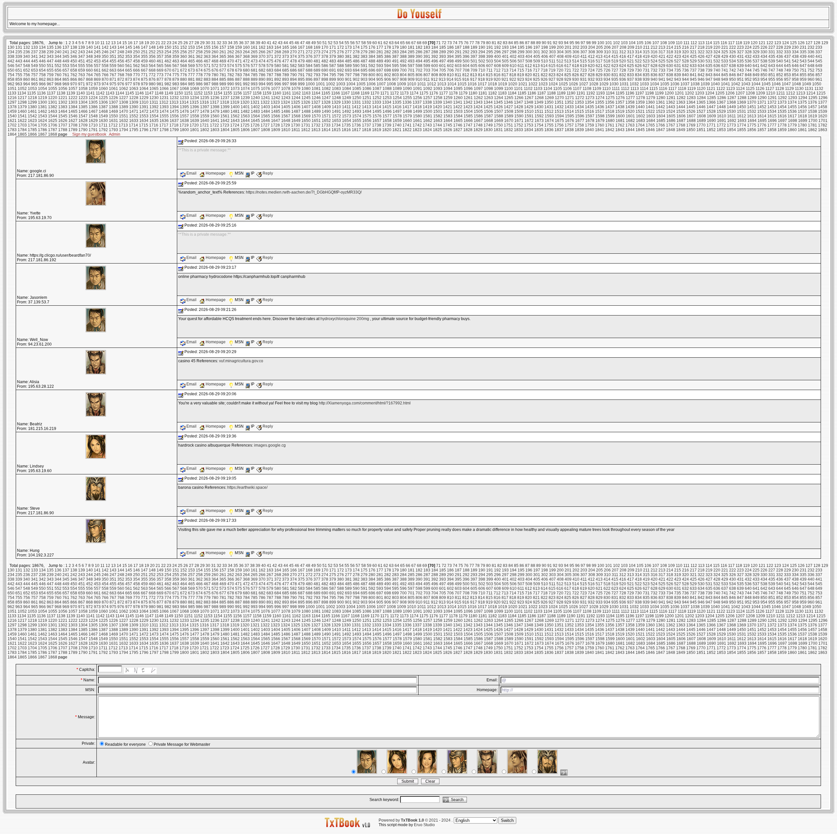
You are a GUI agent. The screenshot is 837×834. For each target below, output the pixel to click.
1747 (467, 125)
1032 (634, 84)
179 (395, 47)
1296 (823, 97)
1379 (22, 107)
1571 (326, 116)
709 (473, 70)
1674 (549, 120)
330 (763, 52)
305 (568, 52)
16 (130, 43)
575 (238, 65)
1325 (295, 102)
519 (614, 61)
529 (693, 61)
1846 (650, 130)
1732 (315, 125)
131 (18, 47)
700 (403, 70)
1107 (577, 88)
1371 (761, 102)
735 (677, 70)
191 (489, 47)
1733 (326, 125)
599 (426, 65)
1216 (12, 97)
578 (262, 65)
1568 (295, 116)
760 (58, 75)
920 (497, 79)
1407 (306, 107)
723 (583, 70)
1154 (218, 93)
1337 (417, 102)
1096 (468, 88)
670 (167, 70)
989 (222, 84)
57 (358, 43)
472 (246, 61)
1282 (681, 97)
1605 (670, 116)
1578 (397, 116)
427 (709, 56)
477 (285, 61)
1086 (366, 88)
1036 (674, 84)
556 (89, 65)
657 (65, 70)
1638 (184, 120)
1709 (83, 125)
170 (324, 47)
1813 (315, 130)
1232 (174, 97)
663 (113, 70)
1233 (184, 97)
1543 (42, 116)
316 (654, 52)
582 (293, 65)
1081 (316, 88)
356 (152, 56)
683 (269, 70)
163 (269, 47)
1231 (164, 97)
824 (559, 75)
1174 (414, 93)
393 (442, 56)
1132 (818, 88)
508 (528, 61)
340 (26, 56)
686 (293, 70)
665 (128, 70)
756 (26, 75)
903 (364, 79)
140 (89, 47)
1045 (766, 84)
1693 (741, 120)
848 (748, 75)
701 (411, 70)
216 (685, 47)
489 (379, 61)
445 (34, 61)
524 (654, 61)
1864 (12, 134)
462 (167, 61)
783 (238, 75)
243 (81, 52)
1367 (721, 102)
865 (65, 79)
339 (18, 56)
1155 (227, 93)
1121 (711, 88)
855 (803, 75)
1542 (32, 116)
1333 (376, 102)
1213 (800, 93)
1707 (62, 125)
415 (614, 56)
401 (505, 56)
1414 (376, 107)
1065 (154, 88)
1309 (133, 102)
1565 (265, 116)
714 (512, 70)
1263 (488, 97)
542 (795, 61)
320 (685, 52)
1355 (599, 102)
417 (630, 56)
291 (458, 52)
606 (481, 65)
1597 (589, 116)
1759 (589, 125)
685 (285, 70)
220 (716, 47)
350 (105, 56)
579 (269, 65)
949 (724, 79)
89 (538, 43)
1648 (285, 120)
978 (136, 84)
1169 (365, 93)
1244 (295, 97)
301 (536, 52)
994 (262, 84)
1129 (789, 88)
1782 (822, 125)
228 (779, 47)
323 (709, 52)
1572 (336, 116)
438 (795, 56)
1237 (225, 97)
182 (419, 47)
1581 (427, 116)
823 (552, 75)
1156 (237, 93)
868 (89, 79)
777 (191, 75)
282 (387, 52)
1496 (387, 111)
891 (269, 79)
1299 (32, 102)
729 (630, 70)
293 (473, 52)
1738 (376, 125)
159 (238, 47)
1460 (22, 111)
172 (340, 47)
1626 (62, 120)
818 (512, 75)
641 (756, 65)
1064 (143, 88)
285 (411, 52)
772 (152, 75)
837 (661, 75)
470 (230, 61)
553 (65, 65)
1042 (735, 84)
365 (222, 56)
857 (818, 75)
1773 (731, 125)
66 (408, 43)
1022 (533, 84)
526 (669, 61)
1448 (721, 107)
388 (403, 56)
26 (185, 43)
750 (795, 70)
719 (552, 70)
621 (599, 65)
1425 (488, 107)
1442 (660, 107)
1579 (407, 116)
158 (230, 47)
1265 (508, 97)
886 (230, 79)
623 (614, 65)
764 (89, 75)
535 (740, 61)
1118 (682, 88)
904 (371, 79)
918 (481, 79)
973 (97, 84)
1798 (164, 130)
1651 (316, 120)
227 (771, 47)
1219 (42, 97)
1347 (518, 102)
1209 (760, 93)
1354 (589, 102)
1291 (772, 97)
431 (740, 56)
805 (411, 75)
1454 (782, 107)
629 (661, 65)
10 (97, 43)
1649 (295, 120)
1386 (93, 107)
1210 (770, 93)
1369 (741, 102)
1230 (154, 97)
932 (591, 79)
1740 (396, 125)
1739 (386, 125)
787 (269, 75)
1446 (701, 107)
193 (505, 47)
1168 (355, 93)
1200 (669, 93)
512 (559, 61)
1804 (225, 130)
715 (520, 70)
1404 (275, 107)
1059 (93, 88)
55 (347, 43)
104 (632, 43)
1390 (133, 107)
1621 (12, 120)
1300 (42, 102)
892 (277, 79)
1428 (518, 107)
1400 (235, 107)
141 (97, 47)
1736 (356, 125)
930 (575, 79)
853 (787, 75)
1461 (32, 111)
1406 (295, 107)
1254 (397, 97)
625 (630, 65)
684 (277, 70)
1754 (538, 125)
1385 (83, 107)
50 (319, 43)
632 (685, 65)
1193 (600, 93)
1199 (659, 93)
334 (795, 52)
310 (607, 52)
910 (419, 79)
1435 (589, 107)
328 (748, 52)
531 (709, 61)
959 (803, 79)
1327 (315, 102)
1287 (731, 97)
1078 (285, 88)
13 (113, 43)
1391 (143, 107)
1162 (296, 93)
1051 (12, 88)
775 (175, 75)
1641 (214, 120)
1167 (345, 93)
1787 (52, 130)
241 (65, 52)
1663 (437, 120)
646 (795, 65)
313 (630, 52)
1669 (498, 120)
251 (144, 52)
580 (277, 65)
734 (669, 70)
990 (230, 84)
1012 (431, 84)
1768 (680, 125)
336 (811, 52)
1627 (72, 120)
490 (387, 61)
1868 (52, 134)
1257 (427, 97)
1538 (812, 111)
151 (175, 47)
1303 (72, 102)
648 (811, 65)
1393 (164, 107)
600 (434, 65)
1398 (214, 107)
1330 (346, 102)
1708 (72, 125)
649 (818, 65)
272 (309, 52)
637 (724, 65)
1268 (539, 97)
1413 (366, 107)
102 (616, 43)
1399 (225, 107)
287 (426, 52)
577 (254, 65)
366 (230, 56)
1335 (396, 102)
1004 (350, 84)
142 (105, 47)
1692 (731, 120)
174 (356, 47)
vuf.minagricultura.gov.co (241, 361)
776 (183, 75)
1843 (619, 130)
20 (152, 43)
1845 (640, 130)
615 (552, 65)
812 (465, 75)
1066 (164, 88)
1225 (103, 97)
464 (183, 61)
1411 (346, 107)
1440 (640, 107)
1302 (62, 102)
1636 (164, 120)
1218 (32, 97)
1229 (143, 97)
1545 (62, 116)
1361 (660, 102)
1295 (812, 97)
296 (497, 52)
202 (575, 47)
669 (160, 70)
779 (207, 75)
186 (450, 47)
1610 (721, 116)
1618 (802, 116)
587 (332, 65)
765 (97, 75)
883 (207, 79)
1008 (391, 84)
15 (124, 43)
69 (424, 43)
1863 (822, 130)
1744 (437, 125)
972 (89, 84)
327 (740, 52)
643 (771, 65)
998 (293, 84)
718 (544, 70)
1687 (681, 120)
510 (544, 61)
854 (795, 75)
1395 (184, 107)
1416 (396, 107)
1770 (701, 125)
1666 (468, 120)
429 (724, 56)
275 (332, 52)
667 (144, 70)
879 (175, 79)
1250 (356, 97)
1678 (589, 120)
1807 (255, 130)
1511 (539, 111)
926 (544, 79)
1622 (22, 120)
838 (669, 75)
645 (787, 65)
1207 (740, 93)
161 (254, 47)
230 (795, 47)
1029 (603, 84)
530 (701, 61)
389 (411, 56)
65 (402, 43)
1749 (488, 125)
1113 (634, 88)
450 (73, 61)
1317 (214, 102)
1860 (792, 130)
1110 (606, 88)
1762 (619, 125)
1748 (478, 125)
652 (26, 70)
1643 (235, 120)
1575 (366, 116)
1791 (93, 130)
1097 (478, 88)
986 (199, 84)
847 (740, 75)
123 (777, 43)
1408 (316, 107)
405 (536, 56)
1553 (143, 116)
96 (577, 43)
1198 (649, 93)
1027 (583, 84)
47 (302, 43)
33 (224, 43)
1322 (265, 102)
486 (356, 61)
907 (395, 79)
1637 (174, 120)
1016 (472, 84)
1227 (123, 97)
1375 (802, 102)
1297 (12, 102)
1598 (600, 116)
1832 (508, 130)
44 (285, 43)
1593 (549, 116)
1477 (194, 111)
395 (458, 56)
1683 (640, 120)
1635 (154, 120)
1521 (640, 111)
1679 (600, 120)
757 (34, 75)
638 (732, 65)
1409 (326, 107)
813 (473, 75)
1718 (174, 125)
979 (144, 84)
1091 (417, 88)
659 (81, 70)
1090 (407, 88)
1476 (184, 111)
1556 (174, 116)
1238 (235, 97)
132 (26, 47)
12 (108, 43)
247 (113, 52)
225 (756, 47)
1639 (194, 120)
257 (191, 52)
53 (335, 43)
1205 (720, 93)
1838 (569, 130)
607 (489, 65)
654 (42, 70)
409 (568, 56)
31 (213, 43)
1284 (701, 97)
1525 (680, 111)
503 (489, 61)
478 (293, 61)
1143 (110, 93)
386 (387, 56)
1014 (451, 84)
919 (489, 79)
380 (340, 56)
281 (379, 52)
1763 (630, 125)
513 (567, 61)
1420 (437, 107)
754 (11, 75)
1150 (178, 93)
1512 (549, 111)
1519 (619, 111)
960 (811, 79)
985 (191, 84)
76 (466, 43)
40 (263, 43)
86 (522, 43)
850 (763, 75)
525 (661, 61)
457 (128, 61)
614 (544, 65)
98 (588, 43)
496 (434, 61)
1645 (255, 120)
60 (374, 43)
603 (458, 65)
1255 (407, 97)
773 (160, 75)
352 (120, 56)
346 (73, 56)
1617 (792, 116)
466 (199, 61)
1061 (113, 88)
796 (340, 75)
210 (638, 47)
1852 (711, 130)
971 (81, 84)
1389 (123, 107)
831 (614, 75)
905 (379, 79)
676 (215, 70)
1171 (384, 93)
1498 (407, 111)
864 (58, 79)
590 (356, 65)
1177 (443, 93)
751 (803, 70)
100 (600, 43)
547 (18, 65)
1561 (225, 116)
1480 (225, 111)
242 (73, 52)
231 (803, 47)
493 (411, 61)
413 (599, 56)
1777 (772, 125)
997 (285, 84)
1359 (640, 102)
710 (481, 70)
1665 (458, 120)
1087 (377, 88)
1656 (366, 120)
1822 (407, 130)
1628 (83, 120)
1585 (468, 116)
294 (481, 52)
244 (89, 52)
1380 (32, 107)
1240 (255, 97)
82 (499, 43)
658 (73, 70)
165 (285, 47)
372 (277, 56)
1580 (417, 116)
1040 (715, 84)
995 (269, 84)
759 (50, 75)
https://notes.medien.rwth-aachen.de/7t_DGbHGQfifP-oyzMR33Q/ (304, 192)
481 (317, 61)
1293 (792, 97)
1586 (478, 116)
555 (81, 65)
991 (238, 84)
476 (277, 61)
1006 (371, 84)
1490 (326, 111)
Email (191, 173)
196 (528, 47)
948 (716, 79)
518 (607, 61)
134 (42, 47)
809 (442, 75)
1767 (670, 125)
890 (262, 79)
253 (160, 52)
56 (352, 43)
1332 (366, 102)
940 (654, 79)
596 (403, 65)
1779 (792, 125)
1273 (589, 97)
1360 (650, 102)
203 (583, 47)
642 (763, 65)
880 (183, 79)
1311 (153, 102)
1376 (812, 102)
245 (97, 52)
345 (65, 56)
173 (348, 47)
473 (254, 61)
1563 (245, 116)
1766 (660, 125)
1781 (812, 125)
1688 (691, 120)
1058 (83, 88)
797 (348, 75)
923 (520, 79)
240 (58, 52)
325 (724, 52)
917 (473, 79)
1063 (133, 88)
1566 (275, 116)
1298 (22, 102)
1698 (792, 120)
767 (113, 75)
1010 (411, 84)
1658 (387, 120)
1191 (580, 93)
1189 (561, 93)
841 (693, 75)
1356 (609, 102)
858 (11, 79)
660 (89, 70)
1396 (194, 107)
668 (152, 70)
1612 (741, 116)
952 (748, 79)
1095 (458, 88)
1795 (133, 130)
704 (434, 70)
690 (324, 70)
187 (458, 47)
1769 (690, 125)
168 (309, 47)
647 (803, 65)
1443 (670, 107)
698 (387, 70)
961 (818, 79)
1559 (204, 116)
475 (269, 61)
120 (754, 43)
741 (724, 70)
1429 (528, 107)
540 (779, 61)
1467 (93, 111)
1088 (387, 88)
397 (473, 56)
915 (457, 79)
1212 (790, 93)
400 (497, 56)
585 (317, 65)
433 (756, 56)
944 (685, 79)
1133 (12, 93)
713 (505, 70)
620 (591, 65)
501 (473, 61)
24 (174, 43)
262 (230, 52)
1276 (620, 97)
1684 (650, 120)
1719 (184, 125)
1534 (772, 111)
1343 (478, 102)
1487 (295, 111)
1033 (644, 84)
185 (442, 47)
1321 (255, 102)
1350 (549, 102)
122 (769, 43)
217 (693, 47)
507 (521, 61)
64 (397, 43)
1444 (680, 107)
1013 (441, 84)
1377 (822, 102)
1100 (508, 88)
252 (152, 52)
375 (301, 56)
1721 (204, 125)
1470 (123, 111)
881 (191, 79)
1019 (502, 84)
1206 (730, 93)
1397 (204, 107)
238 (42, 52)
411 (583, 56)
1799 (174, 130)
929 (567, 79)
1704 (32, 125)
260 (215, 52)
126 (801, 43)
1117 (672, 88)
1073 (235, 88)
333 (787, 52)
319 (677, 52)
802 (387, 75)
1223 (83, 97)
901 (348, 79)
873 (128, 79)
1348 (528, 102)
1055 (52, 88)
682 (262, 70)
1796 (143, 130)
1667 (478, 120)
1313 (174, 102)
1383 (62, 107)
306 (575, 52)
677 (222, 70)
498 (450, 61)
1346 (508, 102)
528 (685, 61)
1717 (163, 125)
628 (654, 65)
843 (709, 75)
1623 (32, 120)
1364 (690, 102)
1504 (468, 111)
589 (348, 65)
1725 (244, 125)
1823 (417, 130)
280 (371, 52)
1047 (786, 84)
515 (583, 61)
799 (364, 75)
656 (58, 70)
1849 (680, 130)
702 (419, 70)
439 (803, 56)
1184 (512, 93)
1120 (701, 88)
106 (647, 43)
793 (317, 75)
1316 (204, 102)
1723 (224, 125)
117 (731, 43)
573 (222, 65)
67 (413, 43)
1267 (529, 97)
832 (622, 75)
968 (58, 84)
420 (654, 56)
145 (128, 47)
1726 (255, 125)
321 (693, 52)
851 (771, 75)
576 (246, 65)
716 (528, 70)
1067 (174, 88)
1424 (478, 107)
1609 (711, 116)
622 (607, 65)
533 (724, 61)
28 (197, 43)
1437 (609, 107)
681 (254, 70)
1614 (761, 116)
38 (252, 43)
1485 (275, 111)
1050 (816, 84)
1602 (640, 116)
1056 (62, 88)
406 (544, 56)
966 (42, 84)
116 (724, 43)
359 (175, 56)
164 (277, 47)
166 (293, 47)
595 (395, 65)
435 (771, 56)
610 (513, 65)
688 (309, 70)
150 (167, 47)
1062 (123, 88)
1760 (599, 125)
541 (787, 61)
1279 (650, 97)
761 (65, 75)
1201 (679, 93)
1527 (701, 111)
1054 (42, 88)
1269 (549, 97)
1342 (467, 102)
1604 (660, 116)
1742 (417, 125)
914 (450, 79)
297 (505, 52)
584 (309, 65)
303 (552, 52)
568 (183, 65)
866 (73, 79)
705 (442, 70)
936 (622, 79)
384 (371, 56)
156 (215, 47)
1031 (624, 84)
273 (317, 52)
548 (26, 65)
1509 (518, 111)
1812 (305, 130)
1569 (306, 116)
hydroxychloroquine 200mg (344, 318)
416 (622, 56)
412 (591, 56)
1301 (52, 102)
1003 (340, 84)
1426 (498, 107)
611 (521, 65)
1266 (518, 97)
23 (169, 43)
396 (466, 56)
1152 (198, 93)
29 (202, 43)
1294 (802, 97)
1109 (596, 88)
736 (685, 70)
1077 (275, 88)
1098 (488, 88)
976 (120, 84)
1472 (143, 111)
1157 (247, 93)
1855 (741, 130)
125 (793, 43)
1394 (174, 107)
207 (615, 47)
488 (371, 61)
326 (732, 52)
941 (661, 79)
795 (332, 75)
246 (105, 52)
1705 (42, 125)
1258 (437, 97)
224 (748, 47)
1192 (590, 93)
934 (607, 79)
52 (330, 43)
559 (113, 65)
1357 (619, 102)
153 (191, 47)
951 (740, 79)
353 (128, 56)
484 (340, 61)
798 (356, 75)
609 (505, 65)
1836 (549, 130)
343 (50, 56)
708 (466, 70)
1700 (812, 120)
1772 (721, 125)
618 (575, 65)
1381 (42, 107)
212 (654, 47)
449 (65, 61)
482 (324, 61)
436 (779, 56)
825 (567, 75)
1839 (579, 130)
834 (638, 75)
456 (120, 61)
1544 (52, 116)
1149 (168, 93)
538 (763, 61)
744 (748, 70)
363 (207, 56)
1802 (204, 130)
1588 (498, 116)
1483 (255, 111)
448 (58, 61)
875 (144, 79)
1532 (751, 111)
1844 (630, 130)
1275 (610, 97)
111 (686, 43)
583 (301, 65)
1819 (376, 130)
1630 (103, 120)
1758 (579, 125)
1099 (498, 88)
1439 (630, 107)
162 (262, 47)
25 (180, 43)
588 (340, 65)
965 (34, 84)
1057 (72, 88)
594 (387, 65)
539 (771, 61)
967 (50, 84)
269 (285, 52)
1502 (448, 111)
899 (332, 79)
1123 (730, 88)
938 (638, 79)
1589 (508, 116)
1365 (701, 102)
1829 (478, 130)
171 (332, 47)
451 (81, 61)
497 (442, 61)
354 (136, 56)
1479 (214, 111)
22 (163, 43)
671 (175, 70)
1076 (265, 88)
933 (599, 79)
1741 (407, 125)
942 (669, 79)
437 (787, 56)
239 (50, 52)
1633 (133, 120)
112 (694, 43)
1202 (689, 93)
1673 (539, 120)
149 (160, 47)
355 (144, 56)
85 (516, 43)
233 (818, 47)
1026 (573, 84)
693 (348, 70)
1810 (285, 130)
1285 (711, 97)
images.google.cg (270, 445)
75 (460, 43)
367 (238, 56)
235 (18, 52)
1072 (225, 88)
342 (42, 56)
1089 (397, 88)
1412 (356, 107)
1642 (225, 120)
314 (638, 52)
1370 (751, 102)
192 (497, 47)
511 (552, 61)
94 (566, 43)
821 (536, 75)
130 (11, 47)
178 (387, 47)
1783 (12, 130)
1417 (407, 107)
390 (419, 56)
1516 (589, 111)
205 (599, 47)
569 (191, 65)
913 (442, 79)
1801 (194, 130)
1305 (93, 102)
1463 (52, 111)
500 (466, 61)
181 (411, 47)
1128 (779, 88)
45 (291, 43)
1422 (457, 107)
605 (473, 65)
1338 (427, 102)
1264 (498, 97)
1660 (407, 120)
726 (607, 70)
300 (528, 52)
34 (230, 43)
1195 (620, 93)
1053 (32, 88)
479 (301, 61)
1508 (508, 111)
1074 (245, 88)
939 (646, 79)
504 (497, 61)
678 (230, 70)
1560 (214, 116)
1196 (629, 93)
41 (269, 43)
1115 (653, 88)
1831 (498, 130)
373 (285, 56)
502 (481, 61)
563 (144, 65)
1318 (224, 102)
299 (521, 52)
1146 (139, 93)
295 (489, 52)
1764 (640, 125)
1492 (346, 111)
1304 (83, 102)
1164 (316, 93)
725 (599, 70)
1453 (772, 107)
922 (512, 79)
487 (364, 61)
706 (450, 70)
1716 (153, 125)
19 (147, 43)
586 (324, 65)
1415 (386, 107)
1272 (579, 97)
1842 (609, 130)
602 (450, 65)
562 (136, 65)
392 (434, 56)
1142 (100, 93)
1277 (630, 97)
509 (536, 61)
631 (677, 65)
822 (544, 75)
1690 (711, 120)
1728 (275, 125)
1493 (356, 111)
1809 (275, 130)
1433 (569, 107)
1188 (551, 93)
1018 (492, 84)
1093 (437, 88)
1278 (640, 97)
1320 (244, 102)
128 (816, 43)
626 (638, 65)
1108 (587, 88)
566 (167, 65)
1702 (12, 125)
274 (324, 52)
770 (136, 75)
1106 (567, 88)
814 (481, 75)
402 (513, 56)
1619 (812, 116)
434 (763, 56)
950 (732, 79)
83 (505, 43)
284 (403, 52)
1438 (619, 107)
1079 (295, 88)
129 (824, 43)
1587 (488, 116)
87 (527, 43)
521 (630, 61)
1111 (616, 88)
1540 (12, 116)
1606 (681, 116)
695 (364, 70)
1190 (571, 93)
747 (771, 70)
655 (50, 70)
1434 (579, 107)
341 (34, 56)
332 (779, 52)
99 (594, 43)
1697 (782, 120)
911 (426, 79)
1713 (123, 125)
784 (246, 75)
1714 (133, 125)
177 (379, 47)
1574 (356, 116)
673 (191, 70)
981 (160, 84)
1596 (579, 116)
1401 (245, 107)
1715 (143, 125)
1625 (52, 120)
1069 (194, 88)
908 (403, 79)
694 (356, 70)
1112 (625, 88)
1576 (377, 116)
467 (207, 61)
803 (395, 75)
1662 (427, 120)
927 (552, 79)
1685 (660, 120)
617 (567, 65)
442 (11, 61)
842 (701, 75)
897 (317, 79)
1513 (559, 111)
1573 (346, 116)
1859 (782, 130)
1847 (660, 130)
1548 (93, 116)
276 (340, 52)
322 (701, 52)
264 (246, 52)
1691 (721, 120)
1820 (386, 130)
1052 (22, 88)
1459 (12, 111)
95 (572, 43)
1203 (699, 93)
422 (669, 56)
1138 (61, 93)
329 (756, 52)
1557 (184, 116)
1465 (72, 111)
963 (18, 84)
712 (497, 70)
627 (646, 65)
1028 (593, 84)
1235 (204, 97)
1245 (306, 97)
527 (677, 61)
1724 (234, 125)
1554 (154, 116)
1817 (356, 130)
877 (160, 79)
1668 (488, 120)
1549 (103, 116)
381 (348, 56)
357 (160, 56)
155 (207, 47)
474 (262, 61)
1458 (822, 107)
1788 (62, 130)
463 (175, 61)
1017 (482, 84)
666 (136, 70)
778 (199, 75)
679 (238, 70)
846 (732, 75)
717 (536, 70)
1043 (745, 84)
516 (591, 61)
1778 (782, 125)
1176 (433, 93)
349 (97, 56)
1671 (518, 120)
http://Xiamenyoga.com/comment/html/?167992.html (365, 403)
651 (18, 70)
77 (472, 43)
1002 (330, 84)
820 (528, 75)
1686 (670, 120)
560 (120, 65)
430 (732, 56)
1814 (326, 130)
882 (199, 79)
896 (309, 79)
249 (128, 52)
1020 (512, 84)
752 (811, 70)
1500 (427, 111)
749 (787, 70)
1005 (361, 84)
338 (11, 56)
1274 (600, 97)
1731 (305, 125)
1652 (326, 120)
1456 (802, 107)
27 (191, 43)
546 (11, 65)
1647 (275, 120)
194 (513, 47)
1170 (374, 93)
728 (622, 70)
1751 (508, 125)
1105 (557, 88)
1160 (276, 93)
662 (105, 70)
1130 (799, 88)
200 (560, 47)
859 (18, 79)
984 (183, 84)
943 (677, 79)
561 (128, 65)
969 (65, 84)
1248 (336, 97)
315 (646, 52)
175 (364, 47)
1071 (214, 88)
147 (144, 47)
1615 (772, 116)
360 (183, 56)
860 (26, 79)
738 (701, 70)
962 (11, 84)
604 (466, 65)
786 (262, 75)
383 (364, 56)
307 (583, 52)
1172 (394, 93)
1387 (103, 107)
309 (599, 52)
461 (160, 61)
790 (293, 75)
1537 (802, 111)
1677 (579, 120)
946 (701, 79)
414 (607, 56)
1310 (143, 102)
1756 (559, 125)
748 (779, 70)
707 (458, 70)
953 (756, 79)
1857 (761, 130)
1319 (234, 102)
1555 (164, 116)
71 (438, 43)
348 (89, 56)
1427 (508, 107)
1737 (366, 125)
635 (709, 65)
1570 (316, 116)
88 (533, 43)
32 (219, 43)
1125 (750, 88)
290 (450, 52)
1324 (285, 102)
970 (73, 84)
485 (348, 61)
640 (748, 65)
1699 (802, 120)
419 (646, 56)
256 (183, 52)
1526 (690, 111)
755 (18, 75)
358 (167, 56)
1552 (133, 116)
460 (152, 61)
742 (732, 70)
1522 (650, 111)
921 (505, 79)
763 (81, 75)
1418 (417, 107)
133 (34, 47)
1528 (711, 111)
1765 (650, 125)
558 (105, 65)
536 (748, 61)
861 (34, 79)
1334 (386, 102)
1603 (650, 116)
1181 (482, 93)
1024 (553, 84)
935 (614, 79)
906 (387, 79)
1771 (711, 125)
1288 (741, 97)
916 (465, 79)
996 (277, 84)
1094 (448, 88)
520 (622, 61)
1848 (670, 130)
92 (555, 43)
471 (238, 61)
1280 (660, 97)
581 (285, 65)
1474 (164, 111)
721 (567, 70)
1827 (457, 130)
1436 (599, 107)
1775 (751, 125)
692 (340, 70)
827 (583, 75)
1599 (610, 116)
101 (608, 43)
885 (222, 79)
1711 (103, 125)
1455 (792, 107)
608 (497, 65)
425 (693, 56)
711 (489, 70)
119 (746, 43)
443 (18, 61)
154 (199, 47)
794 (324, 75)
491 (395, 61)
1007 (381, 84)
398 (481, 56)
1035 (664, 84)
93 (560, 43)
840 (685, 75)
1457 (812, 107)
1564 (255, 116)
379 (332, 56)
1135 (31, 93)
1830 (488, 130)
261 (222, 52)
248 (120, 52)
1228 (133, 97)
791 (301, 75)
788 (277, 75)
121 (762, 43)
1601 (630, 116)
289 (442, 52)
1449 (731, 107)
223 (740, 47)
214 (669, 47)
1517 (599, 111)
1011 (421, 84)
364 (215, 56)
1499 (417, 111)
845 (724, 75)
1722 (214, 125)
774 (167, 75)
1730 (295, 125)
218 (701, 47)
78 (477, 43)
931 (583, 79)
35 (235, 43)
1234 (194, 97)
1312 (163, 102)
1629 (93, 120)
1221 (62, 97)
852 (779, 75)
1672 (529, 120)
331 (771, 52)
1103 (538, 88)
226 (763, 47)
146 (136, 47)
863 (50, 79)
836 (654, 75)
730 (638, 70)
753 (818, 70)
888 (246, 79)
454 (105, 61)
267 (269, 52)
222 (732, 47)
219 (709, 47)
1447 (711, 107)
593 (379, 65)
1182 (492, 93)
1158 (257, 93)
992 (246, 84)
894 (293, 79)
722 (575, 70)
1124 (740, 88)
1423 (467, 107)
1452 (761, 107)
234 (11, 52)
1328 (326, 102)
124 (785, 43)
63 (391, 43)
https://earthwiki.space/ (247, 487)
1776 (761, 125)
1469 (113, 111)
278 (356, 52)
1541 (22, 116)
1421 (447, 107)
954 (763, 79)
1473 (154, 111)
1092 (427, 88)
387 (395, 56)
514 (575, 61)
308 (591, 52)
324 (716, 52)
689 (317, 70)
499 (458, 61)
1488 (306, 111)
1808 (265, 130)
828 (591, 75)
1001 (320, 84)
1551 (123, 116)
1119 (691, 88)
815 (489, 75)
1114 (644, 88)
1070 (204, 88)
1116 (663, 88)
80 (488, 43)
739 (709, 70)
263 (238, 52)
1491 (336, 111)
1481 (235, 111)
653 (34, 70)
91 (549, 43)
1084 (346, 88)
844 (716, 75)
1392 (154, 107)
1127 (769, 88)
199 (552, 47)
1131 (809, 88)
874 (136, 79)
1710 (93, 125)
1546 (72, 116)
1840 (589, 130)
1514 (569, 111)
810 (450, 75)
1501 (437, 111)
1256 (417, 97)
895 (301, 79)
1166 (335, 93)
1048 (796, 84)
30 (208, 43)
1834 (528, 130)
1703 (22, 125)
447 (50, 61)
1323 (275, 102)
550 (42, 65)
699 (395, 70)
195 (521, 47)
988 (215, 84)
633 (693, 65)
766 (105, 75)
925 (536, 79)
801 (379, 75)
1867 (42, 134)
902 (356, 79)
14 (119, 43)
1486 (285, 111)
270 (293, 52)
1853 (721, 130)
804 (403, 75)
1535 (782, 111)
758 (42, 75)
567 (175, 65)
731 (646, 70)
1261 (468, 97)
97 (583, 43)
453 (97, 61)
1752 (518, 125)
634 (701, 65)
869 (97, 79)
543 (803, 61)
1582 (437, 116)
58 (363, 43)
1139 (70, 93)
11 (102, 43)
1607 (691, 116)
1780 (802, 125)
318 (669, 52)
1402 (255, 107)
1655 (356, 120)
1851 (701, 130)
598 (419, 65)
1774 (741, 125)
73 (449, 43)
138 (73, 47)
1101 (518, 88)
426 (701, 56)
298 (513, 52)
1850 (690, 130)
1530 (731, 111)
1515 (579, 111)
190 (481, 47)
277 (348, 52)
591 (364, 65)
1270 (559, 97)
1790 (83, 130)
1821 (396, 130)
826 (575, 75)
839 (677, 75)
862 (42, 79)
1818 (366, 130)
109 (671, 43)
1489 (316, 111)
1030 (614, 84)
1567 (285, 116)
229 (787, 47)
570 (199, 65)
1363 (680, 102)
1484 (265, 111)
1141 (90, 93)
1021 (522, 84)
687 (301, 70)
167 (301, 47)
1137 (51, 93)
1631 (113, 120)
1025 (563, 84)
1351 (559, 102)
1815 (336, 130)
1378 (12, 107)
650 (11, 70)
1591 (529, 116)
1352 (569, 102)
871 (113, 79)
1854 (731, 130)
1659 (397, 120)
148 (152, 47)
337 (818, 52)
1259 (448, 97)
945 (693, 79)
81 (494, 43)
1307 (113, 102)
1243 (285, 97)
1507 (498, 111)
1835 (538, 130)
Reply (267, 173)
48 (308, 43)
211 (646, 47)
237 (34, 52)
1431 (549, 107)
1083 (336, 88)
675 (207, 70)
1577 (387, 116)
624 (622, 65)
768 (120, 75)
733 (661, 70)
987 (207, 84)
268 (277, 52)
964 (26, 84)
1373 (782, 102)
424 (685, 56)
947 (709, 79)
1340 (447, 102)
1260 (458, 97)
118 (739, 43)
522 (638, 61)
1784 (22, 130)
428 (716, 56)
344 (58, 56)
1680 (610, 120)
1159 (267, 93)
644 (779, 65)
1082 (326, 88)
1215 (821, 93)
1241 (265, 97)
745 (756, 70)
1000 (310, 84)
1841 (599, 130)
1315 (194, 102)
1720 (194, 125)
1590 (518, 116)
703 (426, 70)
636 (716, 65)
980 (152, 84)
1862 (812, 130)
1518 (609, 111)
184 (434, 47)
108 (663, 43)
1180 (473, 93)
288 (434, 52)
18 (141, 43)
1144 (119, 93)
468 (215, 61)
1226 (113, 97)
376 (309, 56)
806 (419, 75)
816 (497, 75)
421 (661, 56)
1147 (149, 93)
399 (489, 56)
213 (661, 47)
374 (293, 56)
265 (254, 52)
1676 (569, 120)
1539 (822, 111)
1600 (620, 116)
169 (317, 47)
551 (50, 65)
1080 (306, 88)
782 (230, 75)
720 (559, 70)
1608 (701, 116)
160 (246, 47)
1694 (752, 120)
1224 (93, 97)
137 (65, 47)
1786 (42, 130)
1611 (731, 116)
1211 (780, 93)
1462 (42, 111)
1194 (610, 93)
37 (247, 43)
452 (89, 61)
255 (175, 52)
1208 (750, 93)
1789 (72, 130)
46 (297, 43)
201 (568, 47)
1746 (457, 125)
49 (313, 43)
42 (274, 43)
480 (309, 61)
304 (560, 52)
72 (444, 43)
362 (199, 56)
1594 (559, 116)
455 (113, 61)
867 (81, 79)
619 (583, 65)
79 (483, 43)
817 (505, 75)
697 (379, 70)
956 (779, 79)
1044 (755, 84)
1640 (204, 120)
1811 (295, 130)
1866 (32, 134)
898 (324, 79)
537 (756, 61)
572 (215, 65)
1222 (72, 97)
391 (426, 56)
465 (191, 61)
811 (458, 75)
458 (136, 61)
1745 (447, 125)
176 (371, 47)
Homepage (216, 173)
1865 (22, 134)
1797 (154, 130)
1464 (62, 111)
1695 (762, 120)
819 (520, 75)
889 (254, 79)
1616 (782, 116)
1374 (792, 102)
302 (544, 52)
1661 (417, 120)
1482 (245, 111)
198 (544, 47)
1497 (397, 111)
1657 (377, 120)
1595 (569, 116)
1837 (559, 130)
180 (403, 47)
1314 (184, 102)
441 (818, 56)
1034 (654, 84)
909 (411, 79)
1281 (670, 97)
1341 (457, 102)
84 (510, 43)
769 (128, 75)
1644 (245, 120)
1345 (498, 102)
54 (341, 43)
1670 (508, 120)
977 (128, 84)
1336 (407, 102)
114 (709, 43)
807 (426, 75)
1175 (423, 93)
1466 (83, 111)
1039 (705, 84)
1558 (194, 116)
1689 (701, 120)
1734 (336, 125)
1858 (772, 130)
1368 (731, 102)
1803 (214, 130)
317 (661, 52)
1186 (531, 93)
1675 (559, 120)
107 (655, 43)
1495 (377, 111)
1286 (721, 97)
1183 (502, 93)
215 (677, 47)
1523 (660, 111)
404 (528, 56)
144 (120, 47)
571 (207, 65)
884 (215, 79)
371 (269, 56)
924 (528, 79)
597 (411, 65)
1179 (463, 93)
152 (183, 47)
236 (26, 52)
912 (434, 79)
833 (630, 75)
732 (654, 70)
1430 (538, 107)
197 (536, 47)
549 (34, 65)
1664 (448, 120)
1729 (285, 125)
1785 (32, 130)
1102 (528, 88)
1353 (579, 102)
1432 (559, 107)
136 (58, 47)
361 (191, 56)
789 (285, 75)
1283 (691, 97)
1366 (711, 102)
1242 (275, 97)
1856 (751, 130)
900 (340, 79)
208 (623, 47)
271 (301, 52)
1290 (762, 97)
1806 (245, 130)
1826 (447, 130)
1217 (22, 97)
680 (246, 70)
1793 (113, 130)
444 (26, 61)
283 (395, 52)
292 (466, 52)
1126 (760, 88)
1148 (159, 93)
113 (701, 43)
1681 (620, 120)
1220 (52, 97)
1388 (113, 107)
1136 (41, 93)
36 (241, 43)
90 (544, 43)
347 (81, 56)
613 (536, 65)
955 (771, 79)
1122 (720, 88)
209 (630, 47)
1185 (522, 93)
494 (419, 61)
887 (238, 79)
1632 (123, 120)
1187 (541, 93)
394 (450, 56)
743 (740, 70)
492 (403, 61)
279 (364, 52)
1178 (453, 93)
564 (152, 65)
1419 (427, 107)
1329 (336, 102)
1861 (802, 130)
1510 (529, 111)
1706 (52, 125)
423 (677, 56)
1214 (810, 93)
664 (120, 70)
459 (144, 61)
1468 (103, 111)
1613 (751, 116)
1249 (346, 97)
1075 (255, 88)
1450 (741, 107)
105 (640, 43)
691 (332, 70)
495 (426, 61)
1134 (21, 93)
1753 (528, 125)
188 (466, 47)
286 (419, 52)
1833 (518, 130)
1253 (387, 97)
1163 (306, 93)
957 (787, 79)
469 (222, 61)
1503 (458, 111)
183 (426, 47)
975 (113, 84)
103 (624, 43)
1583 (448, 116)
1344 (488, 102)
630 (669, 65)
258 (199, 52)
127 (809, 43)
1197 (639, 93)
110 (679, 43)
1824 (427, 130)
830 (607, 75)
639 (740, 65)
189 (473, 47)
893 (285, 79)
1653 (336, 120)
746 (763, 70)
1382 (52, 107)
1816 (346, 130)
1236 (214, 97)
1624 (42, 120)
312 (622, 52)
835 (646, 75)
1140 (80, 93)
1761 (609, 125)
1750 (498, 125)
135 (50, 47)
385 (379, 56)
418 (638, 56)
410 (575, 56)
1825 (437, 130)
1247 (326, 97)
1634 (143, 120)
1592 (539, 116)
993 (254, 84)
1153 (208, 93)
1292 (782, 97)
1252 (377, 97)
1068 (184, 88)
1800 (184, 130)
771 (144, 75)
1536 (792, 111)
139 (81, 47)
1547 (83, 116)
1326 (305, 102)
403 (521, 56)
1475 (174, 111)
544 (811, 61)
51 (324, 43)
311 (615, 52)
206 (607, 47)
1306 (103, 102)
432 (748, 56)
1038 (695, 84)
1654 (346, 120)
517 (599, 61)
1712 (113, 125)
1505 (478, 111)
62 (386, 43)
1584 (458, 116)
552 (58, 65)
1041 (725, 84)
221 (724, 47)
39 (258, 43)
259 (207, 52)
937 (630, 79)
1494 (366, 111)
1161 (286, 93)
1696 (772, 120)
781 (222, 75)
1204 (709, 93)
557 (97, 65)
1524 (670, 111)
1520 (630, 111)
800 (371, 75)
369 (254, 56)
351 (113, 56)
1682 (630, 120)
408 (560, 56)
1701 (823, 120)
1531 (741, 111)
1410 (336, 107)
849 (756, 75)
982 (167, 84)
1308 (123, 102)
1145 (129, 93)
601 (442, 65)
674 (199, 70)
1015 (462, 84)
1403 (265, 107)
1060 (103, 88)
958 (795, 79)
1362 (670, 102)
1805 (235, 130)
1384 (72, 107)
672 (183, 70)
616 (559, 65)
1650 (306, 120)
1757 (569, 125)
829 (599, 75)
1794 (123, 130)
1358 (630, 102)
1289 (752, 97)
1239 (245, 97)
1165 (325, 93)
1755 (549, 125)
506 (513, 61)
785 (254, 75)
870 (105, 79)
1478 (204, 111)
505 (505, 61)
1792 (103, 130)
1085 (356, 88)
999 (301, 84)
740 (716, 70)
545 (818, 61)
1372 (772, 102)
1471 (133, 111)
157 (222, 47)
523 (646, 61)
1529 (721, 111)
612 (528, 65)
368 (246, 56)
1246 (316, 97)
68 (419, 43)
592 (371, 65)
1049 (806, 84)
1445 (690, 107)
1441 (650, 107)
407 (552, 56)
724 (591, 70)
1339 (437, 102)
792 (309, 75)
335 (803, 52)
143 (113, 47)
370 (262, 56)
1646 (265, 120)
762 (73, 75)
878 (167, 79)
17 (135, 43)
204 (591, 47)
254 (167, 52)
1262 (478, 97)
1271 (569, 97)
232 (811, 47)
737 (693, 70)
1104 (547, 88)
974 (105, 84)
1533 (761, 111)
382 (356, 56)
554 (73, 65)
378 (324, 56)
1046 (776, 84)
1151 (188, 93)
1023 (543, 84)
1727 (265, 125)
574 (230, 65)
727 (614, 70)
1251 (366, 97)
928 (559, 79)
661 (97, 70)
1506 (488, 111)
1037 (685, 84)
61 (380, 43)
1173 (404, 93)
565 (160, 65)
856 (811, 75)
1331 (356, 102)
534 (732, 61)
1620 (822, 116)
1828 (467, 130)
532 (716, 61)
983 (175, 84)
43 (280, 43)
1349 (538, 102)
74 (455, 43)
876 (152, 79)
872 (120, 79)
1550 (113, 116)
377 (317, 56)
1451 (751, 107)
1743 (427, 125)
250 (136, 52)
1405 (285, 107)
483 (332, 61)
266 (262, 52)
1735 (346, 125)
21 (158, 43)
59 (369, 43)
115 (716, 43)
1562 (235, 116)
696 (371, 70)
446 (42, 61)
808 (434, 75)
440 (811, 56)
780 (215, 75)
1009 (401, 84)
